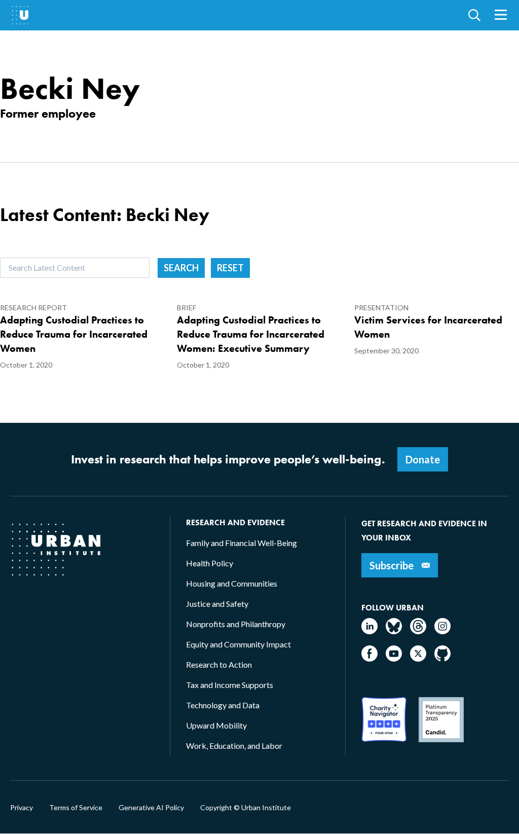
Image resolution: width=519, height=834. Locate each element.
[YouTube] (394, 658)
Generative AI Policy (151, 808)
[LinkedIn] (369, 631)
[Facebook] (369, 658)
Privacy (21, 808)
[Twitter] (418, 658)
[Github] (442, 658)
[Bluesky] (394, 631)
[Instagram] (442, 631)
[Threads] (418, 631)
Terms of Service (75, 808)
